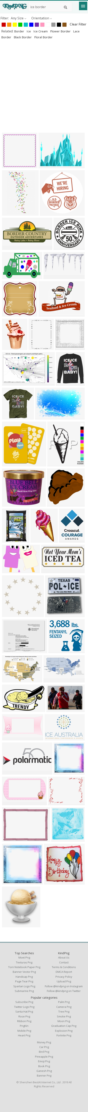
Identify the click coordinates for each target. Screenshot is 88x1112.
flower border (60, 31)
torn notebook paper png (24, 967)
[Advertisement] (44, 86)
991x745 (9, 651)
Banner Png (44, 1075)
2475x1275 (50, 571)
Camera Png (63, 1007)
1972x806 (10, 772)
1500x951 (52, 738)
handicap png (24, 976)
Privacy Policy (63, 976)
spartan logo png (24, 986)
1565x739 (51, 680)
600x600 (9, 417)
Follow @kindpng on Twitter (64, 991)
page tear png (24, 981)
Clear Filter (78, 24)
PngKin (24, 1026)
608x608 (51, 882)
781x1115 (36, 347)
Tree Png (63, 1011)
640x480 (46, 166)
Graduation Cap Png (63, 1026)
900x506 (9, 803)
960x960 (61, 247)
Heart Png (24, 1035)
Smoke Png (64, 1016)
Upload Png (64, 981)
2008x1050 (52, 276)
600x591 (54, 504)
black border (23, 37)
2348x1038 (11, 247)
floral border (43, 37)
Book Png (44, 1066)
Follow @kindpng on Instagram (64, 986)
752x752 (61, 772)
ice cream (41, 31)
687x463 (9, 276)
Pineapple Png (44, 1056)
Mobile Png (24, 1030)
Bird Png (44, 1051)
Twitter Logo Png (24, 1007)
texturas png (24, 962)
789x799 (9, 464)
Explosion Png (63, 1030)
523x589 (63, 383)
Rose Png (24, 1016)
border (19, 31)
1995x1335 (11, 680)
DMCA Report (64, 972)
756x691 (56, 651)
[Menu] (83, 6)
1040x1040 (49, 213)
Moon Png (64, 1021)
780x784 (9, 166)
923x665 (9, 839)
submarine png (24, 991)
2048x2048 (54, 614)
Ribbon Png (24, 1021)
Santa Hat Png (24, 1011)
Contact (64, 962)
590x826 (9, 540)
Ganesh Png (44, 1071)
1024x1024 (64, 347)
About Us (63, 957)
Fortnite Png (63, 1035)
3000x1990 (11, 709)
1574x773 (10, 738)
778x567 (54, 709)
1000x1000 (11, 614)
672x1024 (10, 347)
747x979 (66, 540)
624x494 (9, 504)
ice (29, 31)
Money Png (44, 1042)
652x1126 (39, 540)
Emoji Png (44, 1061)
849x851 (9, 314)
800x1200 (10, 213)
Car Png (44, 1047)
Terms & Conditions (64, 967)
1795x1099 (11, 383)
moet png (24, 957)
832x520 (42, 417)
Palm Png (64, 1002)
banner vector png (24, 972)
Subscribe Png (24, 1002)
